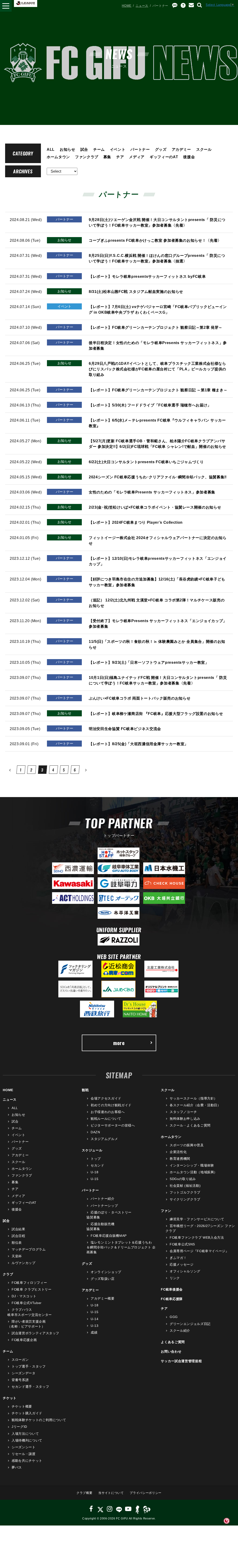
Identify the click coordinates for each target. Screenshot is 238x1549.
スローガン (20, 1359)
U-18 (94, 1172)
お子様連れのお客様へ (108, 1112)
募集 (107, 157)
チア (120, 157)
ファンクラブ (86, 157)
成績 (94, 1332)
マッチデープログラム (29, 1249)
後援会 (189, 157)
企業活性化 (178, 1152)
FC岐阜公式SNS (182, 1244)
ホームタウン (58, 157)
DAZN (95, 1132)
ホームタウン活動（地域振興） (193, 1172)
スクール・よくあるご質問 (190, 1125)
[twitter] (100, 1508)
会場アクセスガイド (106, 1098)
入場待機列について (27, 1440)
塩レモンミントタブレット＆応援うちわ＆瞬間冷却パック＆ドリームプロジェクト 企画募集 (121, 1247)
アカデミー (181, 149)
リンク (175, 1278)
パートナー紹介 (102, 1198)
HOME (127, 5)
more (119, 1042)
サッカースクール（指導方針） (193, 1098)
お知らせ (67, 149)
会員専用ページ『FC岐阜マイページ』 (199, 1251)
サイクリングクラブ (185, 1199)
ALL (51, 149)
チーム (99, 149)
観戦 (85, 1090)
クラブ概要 (84, 1493)
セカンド (97, 1165)
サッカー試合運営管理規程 (181, 1361)
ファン (166, 1211)
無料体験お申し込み (185, 1118)
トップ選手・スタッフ (29, 1366)
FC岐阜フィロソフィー (29, 1282)
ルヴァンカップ (23, 1263)
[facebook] (91, 1508)
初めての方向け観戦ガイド (111, 1105)
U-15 (94, 1179)
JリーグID (19, 1426)
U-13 (94, 1326)
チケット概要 (22, 1406)
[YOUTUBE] (128, 1508)
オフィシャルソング (185, 1271)
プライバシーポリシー (146, 1493)
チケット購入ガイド (27, 1413)
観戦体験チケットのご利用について (39, 1420)
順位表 (17, 1242)
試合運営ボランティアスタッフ (35, 1333)
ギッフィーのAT (164, 157)
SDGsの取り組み (183, 1179)
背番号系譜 (20, 1380)
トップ (96, 1158)
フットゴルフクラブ (185, 1192)
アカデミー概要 (102, 1298)
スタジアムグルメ (104, 1139)
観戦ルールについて (106, 1118)
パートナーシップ (104, 1205)
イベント (118, 149)
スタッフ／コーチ (183, 1112)
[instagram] (109, 1508)
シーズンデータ (23, 1373)
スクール (204, 149)
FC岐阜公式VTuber (26, 1303)
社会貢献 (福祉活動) (185, 1185)
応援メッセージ (181, 1264)
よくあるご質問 (173, 1342)
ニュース (142, 5)
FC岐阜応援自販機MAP (108, 1235)
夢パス (17, 1467)
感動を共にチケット (27, 1460)
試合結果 (18, 1229)
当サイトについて (111, 1493)
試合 (84, 149)
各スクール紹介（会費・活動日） (195, 1105)
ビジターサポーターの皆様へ (113, 1125)
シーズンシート (23, 1447)
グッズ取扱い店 (102, 1279)
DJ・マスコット (24, 1296)
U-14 (94, 1319)
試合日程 (18, 1236)
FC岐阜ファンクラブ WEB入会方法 (197, 1237)
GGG (174, 1317)
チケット (10, 1398)
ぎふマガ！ (178, 1258)
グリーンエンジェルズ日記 (190, 1324)
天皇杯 (17, 1256)
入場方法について (25, 1433)
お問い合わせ (171, 1351)
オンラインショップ (106, 1272)
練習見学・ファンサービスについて (197, 1219)
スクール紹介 (180, 1330)
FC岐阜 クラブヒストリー (31, 1289)
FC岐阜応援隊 (172, 1299)
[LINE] (119, 1508)
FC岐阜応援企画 (24, 1340)
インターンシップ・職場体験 (192, 1165)
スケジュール (92, 1150)
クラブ (8, 1274)
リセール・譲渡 (23, 1454)
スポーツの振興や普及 (187, 1145)
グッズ (161, 149)
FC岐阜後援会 (172, 1289)
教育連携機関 (180, 1158)
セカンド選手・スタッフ (30, 1386)
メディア (137, 157)
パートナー (140, 149)
